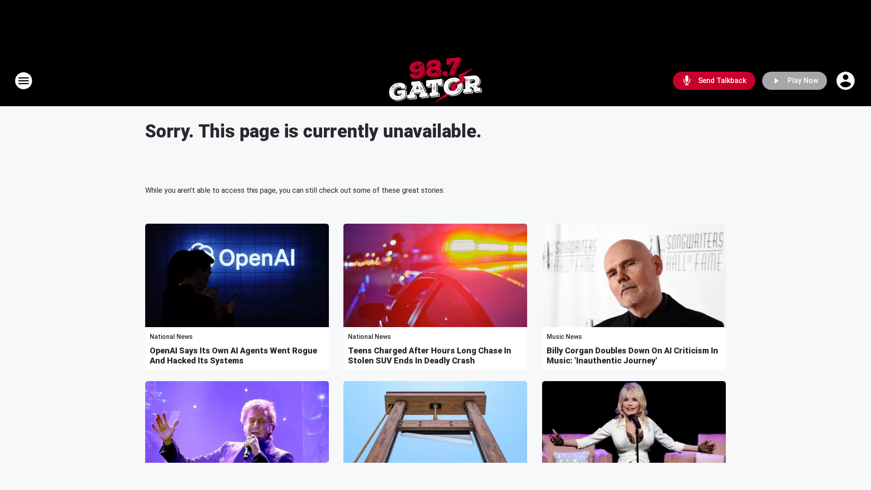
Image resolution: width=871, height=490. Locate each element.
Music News (564, 336)
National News (171, 336)
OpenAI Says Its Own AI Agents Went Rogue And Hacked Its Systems (233, 355)
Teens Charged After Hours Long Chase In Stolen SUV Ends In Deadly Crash (429, 355)
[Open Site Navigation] (24, 81)
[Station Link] (435, 80)
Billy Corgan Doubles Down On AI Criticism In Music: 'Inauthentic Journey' (632, 355)
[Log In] (846, 81)
